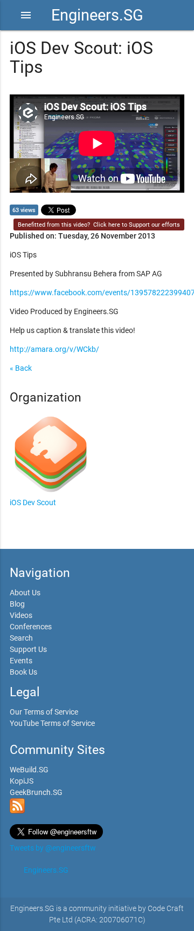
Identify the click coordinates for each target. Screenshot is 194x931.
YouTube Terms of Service (52, 723)
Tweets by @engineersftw (53, 848)
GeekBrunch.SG (36, 792)
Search (21, 638)
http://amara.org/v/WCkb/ (54, 349)
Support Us (28, 649)
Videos (21, 615)
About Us (25, 592)
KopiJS (21, 781)
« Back (21, 368)
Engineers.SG (97, 15)
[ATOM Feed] (17, 810)
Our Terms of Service (44, 712)
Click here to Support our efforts (136, 224)
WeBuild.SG (29, 769)
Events (21, 660)
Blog (17, 604)
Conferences (31, 626)
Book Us (23, 672)
